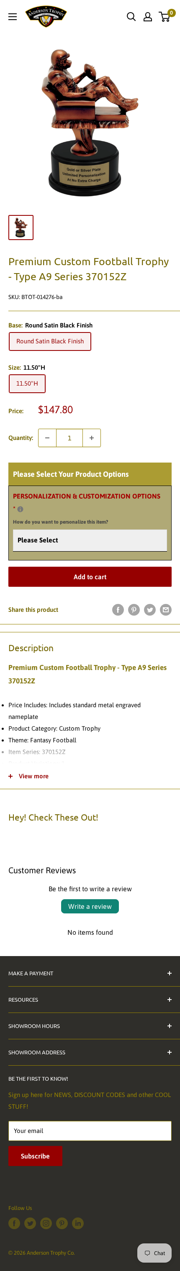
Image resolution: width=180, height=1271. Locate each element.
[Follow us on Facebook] (14, 1223)
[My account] (148, 16)
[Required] (20, 509)
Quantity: (20, 437)
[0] (164, 17)
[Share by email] (166, 610)
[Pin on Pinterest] (134, 610)
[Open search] (131, 16)
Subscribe (35, 1156)
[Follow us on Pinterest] (62, 1223)
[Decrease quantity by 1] (47, 438)
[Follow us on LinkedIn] (78, 1223)
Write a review (90, 906)
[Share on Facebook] (118, 610)
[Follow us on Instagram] (46, 1223)
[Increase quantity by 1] (91, 438)
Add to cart (90, 577)
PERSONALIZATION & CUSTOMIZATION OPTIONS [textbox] (86, 508)
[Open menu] (12, 16)
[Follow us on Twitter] (30, 1223)
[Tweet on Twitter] (150, 610)
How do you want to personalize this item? (60, 522)
